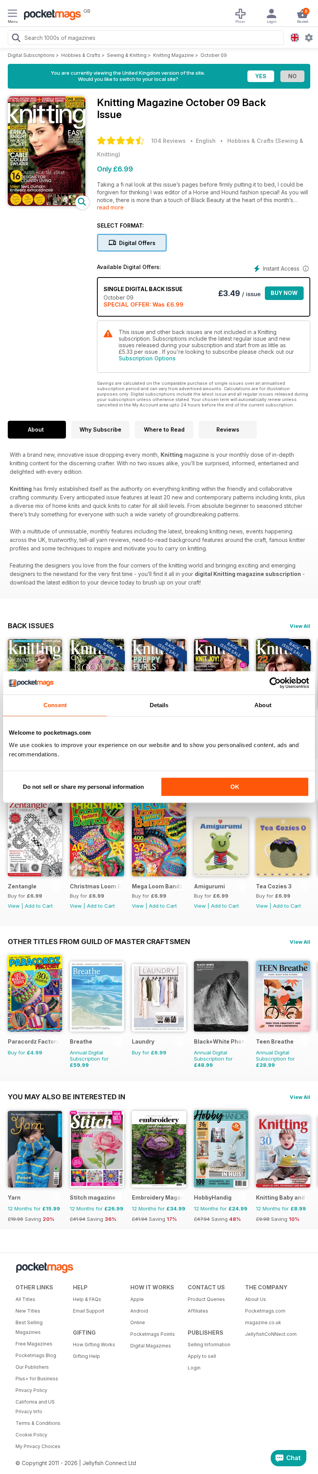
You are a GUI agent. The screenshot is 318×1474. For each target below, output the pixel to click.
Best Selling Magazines (29, 1327)
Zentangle (22, 886)
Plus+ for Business (37, 1378)
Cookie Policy (31, 1435)
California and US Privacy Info (35, 1406)
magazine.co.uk (263, 1322)
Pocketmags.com (265, 1311)
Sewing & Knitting (127, 55)
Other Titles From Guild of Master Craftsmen (99, 941)
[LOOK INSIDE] (46, 204)
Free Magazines (34, 1344)
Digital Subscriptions (31, 55)
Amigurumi (209, 886)
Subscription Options (147, 358)
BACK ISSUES (31, 625)
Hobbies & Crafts (80, 55)
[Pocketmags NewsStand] (50, 15)
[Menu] (12, 14)
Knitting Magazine (173, 55)
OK (234, 786)
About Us (255, 1299)
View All (300, 626)
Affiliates (198, 1311)
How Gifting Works (94, 1344)
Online (137, 1322)
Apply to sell (202, 1356)
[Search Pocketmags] (16, 39)
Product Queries (206, 1299)
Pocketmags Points (152, 1334)
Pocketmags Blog (36, 1355)
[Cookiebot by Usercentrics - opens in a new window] (275, 683)
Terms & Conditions (38, 1423)
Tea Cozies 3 (274, 886)
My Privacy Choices (38, 1446)
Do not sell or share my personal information (83, 786)
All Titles (25, 1299)
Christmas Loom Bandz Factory (95, 886)
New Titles (28, 1311)
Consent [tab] (55, 705)
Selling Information (209, 1344)
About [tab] (262, 705)
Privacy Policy (31, 1390)
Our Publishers (32, 1367)
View (14, 906)
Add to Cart (39, 906)
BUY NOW (284, 293)
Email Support (88, 1311)
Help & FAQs (87, 1299)
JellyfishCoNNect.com (271, 1334)
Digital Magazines (150, 1346)
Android (139, 1311)
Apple (137, 1299)
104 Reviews (168, 140)
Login (194, 1368)
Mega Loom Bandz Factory (157, 886)
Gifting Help (86, 1356)
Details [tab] (159, 705)
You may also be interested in (66, 1096)
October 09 (213, 55)
